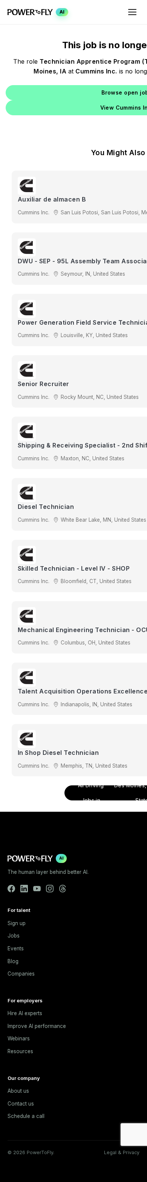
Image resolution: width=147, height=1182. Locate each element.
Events (16, 948)
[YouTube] (37, 888)
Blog (13, 961)
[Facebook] (11, 888)
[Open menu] (132, 12)
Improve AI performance (37, 1026)
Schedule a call (26, 1116)
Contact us (21, 1104)
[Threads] (62, 888)
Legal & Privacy (121, 1152)
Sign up (17, 923)
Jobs (14, 936)
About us (18, 1091)
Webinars (19, 1038)
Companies (21, 974)
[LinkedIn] (24, 888)
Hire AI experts (25, 1013)
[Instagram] (50, 888)
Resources (20, 1051)
